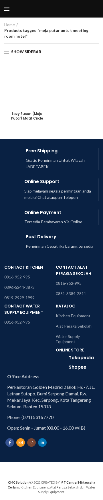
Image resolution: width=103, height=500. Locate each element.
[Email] (20, 442)
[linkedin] (42, 442)
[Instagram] (31, 442)
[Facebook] (9, 442)
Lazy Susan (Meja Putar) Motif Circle (27, 115)
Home (9, 24)
